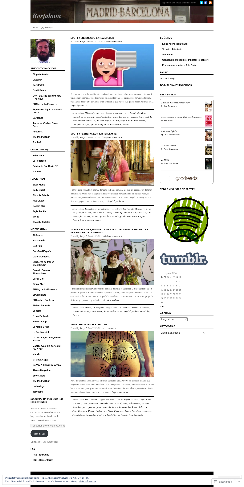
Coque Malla (145, 399)
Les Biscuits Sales (135, 407)
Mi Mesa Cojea (40, 359)
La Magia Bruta (41, 327)
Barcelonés (39, 240)
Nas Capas (39, 200)
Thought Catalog (41, 222)
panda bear (125, 216)
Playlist (123, 120)
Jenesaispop (40, 321)
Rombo (75, 220)
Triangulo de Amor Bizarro (109, 124)
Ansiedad (167, 54)
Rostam (142, 120)
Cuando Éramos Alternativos (41, 272)
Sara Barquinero (170, 106)
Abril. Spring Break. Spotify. (89, 324)
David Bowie (86, 116)
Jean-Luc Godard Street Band (46, 125)
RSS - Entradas (41, 454)
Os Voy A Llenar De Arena (47, 365)
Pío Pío (164, 72)
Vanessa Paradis (120, 414)
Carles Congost (41, 256)
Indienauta (38, 155)
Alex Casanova (124, 307)
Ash (124, 208)
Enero (115, 116)
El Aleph (165, 159)
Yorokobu (38, 391)
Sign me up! (39, 433)
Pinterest (38, 131)
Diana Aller (39, 284)
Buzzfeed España (42, 251)
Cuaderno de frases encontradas (43, 263)
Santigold (76, 124)
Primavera (118, 411)
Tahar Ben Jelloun (171, 149)
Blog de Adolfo (40, 74)
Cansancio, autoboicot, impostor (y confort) (185, 60)
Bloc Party (141, 112)
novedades (90, 120)
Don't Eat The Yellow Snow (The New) (47, 97)
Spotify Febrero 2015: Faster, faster (94, 133)
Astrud (133, 112)
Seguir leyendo (79, 105)
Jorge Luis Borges (171, 163)
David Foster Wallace (172, 134)
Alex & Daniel (116, 399)
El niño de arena (168, 145)
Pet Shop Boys (102, 120)
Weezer (125, 124)
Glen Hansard (115, 403)
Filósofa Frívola (41, 195)
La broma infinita (169, 131)
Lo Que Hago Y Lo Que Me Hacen (47, 339)
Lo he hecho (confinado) (175, 44)
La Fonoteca (39, 161)
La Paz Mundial (41, 332)
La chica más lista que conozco (175, 102)
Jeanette (145, 403)
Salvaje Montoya (143, 411)
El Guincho (98, 116)
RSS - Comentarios (43, 460)
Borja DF (84, 41)
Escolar (37, 311)
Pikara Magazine (42, 370)
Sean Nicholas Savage (82, 414)
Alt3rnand (38, 235)
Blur (74, 212)
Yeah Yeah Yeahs (136, 414)
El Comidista (39, 294)
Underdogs (39, 386)
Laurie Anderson (119, 407)
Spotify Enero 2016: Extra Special (92, 38)
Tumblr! (37, 142)
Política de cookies (87, 481)
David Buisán (40, 90)
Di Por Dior (38, 278)
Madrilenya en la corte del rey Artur (46, 347)
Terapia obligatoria (172, 49)
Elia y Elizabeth (84, 212)
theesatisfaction (94, 220)
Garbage (109, 212)
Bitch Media (39, 184)
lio (81, 216)
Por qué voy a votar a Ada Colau (179, 65)
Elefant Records (41, 305)
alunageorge (123, 112)
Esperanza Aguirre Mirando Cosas (47, 111)
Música (88, 112)
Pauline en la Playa (104, 411)
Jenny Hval (144, 116)
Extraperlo (123, 116)
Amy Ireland (168, 120)
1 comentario (110, 328)
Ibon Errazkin (110, 311)
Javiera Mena (130, 212)
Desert (85, 403)
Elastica (108, 116)
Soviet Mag (39, 375)
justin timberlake (104, 407)
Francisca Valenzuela (98, 403)
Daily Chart (39, 190)
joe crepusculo (89, 407)
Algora (127, 399)
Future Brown (98, 212)
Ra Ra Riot (133, 120)
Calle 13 (134, 399)
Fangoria (134, 116)
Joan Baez (77, 407)
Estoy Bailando (41, 316)
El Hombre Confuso (43, 300)
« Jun (162, 306)
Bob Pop (37, 246)
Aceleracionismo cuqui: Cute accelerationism (181, 116)
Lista (87, 208)
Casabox (37, 79)
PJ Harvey (114, 120)
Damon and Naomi (80, 311)
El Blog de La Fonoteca (45, 104)
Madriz (36, 354)
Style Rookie (39, 211)
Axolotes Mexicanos (135, 208)
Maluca (81, 120)
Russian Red (129, 411)
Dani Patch (38, 85)
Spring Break (106, 414)
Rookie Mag (39, 206)
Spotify (94, 124)
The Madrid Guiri (41, 137)
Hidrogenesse (134, 403)
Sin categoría (98, 112)
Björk (148, 208)
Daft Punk (76, 403)
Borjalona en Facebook (176, 85)
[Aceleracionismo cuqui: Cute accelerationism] (209, 126)
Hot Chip (119, 212)
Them (36, 216)
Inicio (35, 27)
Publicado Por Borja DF (45, 166)
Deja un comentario (113, 41)
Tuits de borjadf (167, 78)
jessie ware (141, 212)
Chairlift (76, 116)
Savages (85, 124)
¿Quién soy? (47, 27)
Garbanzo (38, 118)
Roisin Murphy (138, 216)
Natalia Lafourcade (100, 216)
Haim (125, 403)
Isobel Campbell (124, 311)
